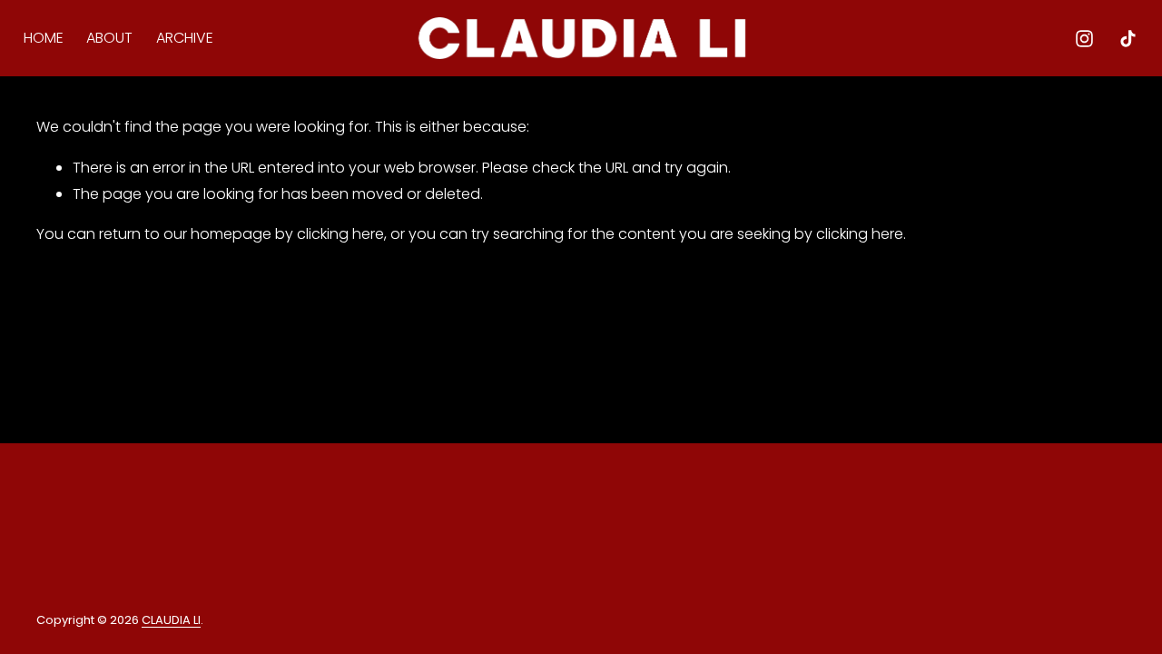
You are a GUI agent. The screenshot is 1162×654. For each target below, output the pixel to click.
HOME (44, 37)
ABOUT (109, 37)
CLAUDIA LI (171, 621)
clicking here (340, 233)
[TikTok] (1128, 38)
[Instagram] (1084, 38)
